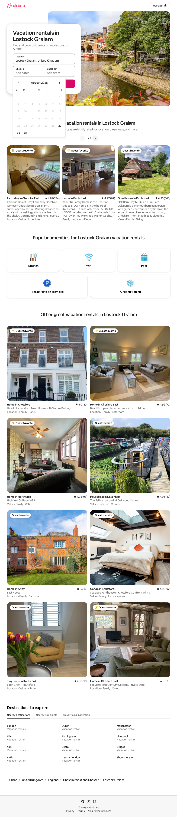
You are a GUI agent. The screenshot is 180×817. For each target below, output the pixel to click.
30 (18, 132)
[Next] (95, 138)
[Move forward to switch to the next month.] (59, 83)
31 (25, 132)
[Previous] (82, 138)
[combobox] (44, 60)
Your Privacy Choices (99, 811)
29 (59, 125)
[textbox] (28, 73)
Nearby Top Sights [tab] (46, 715)
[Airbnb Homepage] (16, 5)
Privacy (70, 811)
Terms (81, 811)
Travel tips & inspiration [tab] (76, 715)
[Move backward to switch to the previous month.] (19, 83)
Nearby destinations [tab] (18, 715)
